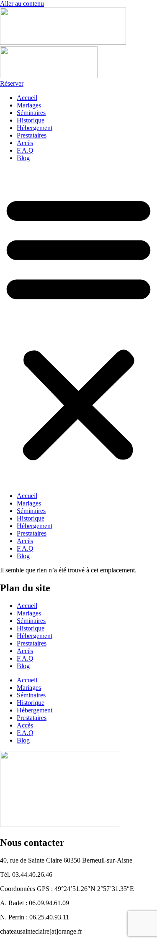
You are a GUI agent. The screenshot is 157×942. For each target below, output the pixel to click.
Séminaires (31, 112)
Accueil (27, 97)
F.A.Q (25, 150)
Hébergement (34, 127)
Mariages (29, 105)
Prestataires (31, 135)
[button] (78, 326)
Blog (23, 157)
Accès (25, 142)
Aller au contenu (22, 3)
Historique (30, 120)
